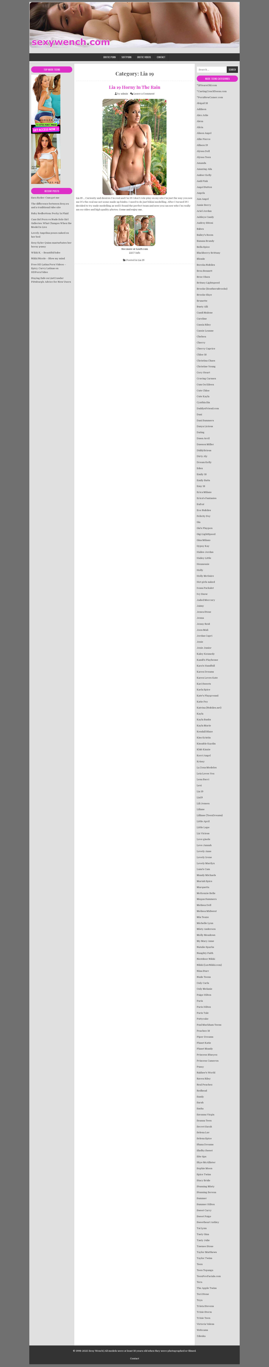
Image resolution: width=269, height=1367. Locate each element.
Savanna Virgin (205, 1114)
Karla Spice (203, 689)
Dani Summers (205, 420)
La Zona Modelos (207, 767)
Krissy (201, 761)
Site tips (201, 1156)
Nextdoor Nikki (206, 959)
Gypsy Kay (203, 546)
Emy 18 (201, 486)
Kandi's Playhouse (207, 660)
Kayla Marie (204, 725)
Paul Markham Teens (209, 1024)
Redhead (202, 1090)
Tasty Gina (203, 1234)
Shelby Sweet (205, 1150)
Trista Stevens (205, 1306)
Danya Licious (205, 426)
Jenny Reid (203, 624)
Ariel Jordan (204, 211)
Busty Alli (202, 306)
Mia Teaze (203, 917)
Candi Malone (205, 312)
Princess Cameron (207, 1060)
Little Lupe (203, 827)
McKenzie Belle (206, 893)
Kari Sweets (204, 683)
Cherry (201, 342)
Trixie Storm (204, 1312)
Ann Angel (203, 199)
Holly (200, 570)
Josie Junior (204, 647)
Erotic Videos (144, 57)
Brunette (202, 300)
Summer (202, 1198)
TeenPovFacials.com (209, 1276)
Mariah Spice (204, 881)
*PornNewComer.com (210, 97)
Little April (203, 821)
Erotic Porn (109, 57)
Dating (200, 432)
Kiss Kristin (204, 737)
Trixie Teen (203, 1318)
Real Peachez (204, 1084)
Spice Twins (204, 1174)
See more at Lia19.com (134, 249)
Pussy (200, 1066)
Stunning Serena (206, 1192)
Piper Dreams (205, 1036)
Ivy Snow (202, 594)
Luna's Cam (203, 869)
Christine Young (206, 366)
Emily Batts (203, 480)
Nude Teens (204, 977)
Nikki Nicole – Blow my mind (48, 258)
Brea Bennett (204, 270)
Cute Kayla (203, 396)
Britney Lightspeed (208, 282)
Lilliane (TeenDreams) (210, 815)
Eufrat (200, 504)
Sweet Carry (204, 1210)
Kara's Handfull (206, 665)
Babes (200, 229)
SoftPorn (126, 57)
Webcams (202, 1330)
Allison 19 (202, 145)
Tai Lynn (202, 1228)
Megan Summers (207, 899)
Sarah (200, 1102)
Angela (201, 193)
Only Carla (203, 983)
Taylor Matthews (207, 1252)
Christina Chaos (206, 360)
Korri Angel (204, 755)
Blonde (201, 258)
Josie (200, 641)
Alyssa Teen (204, 157)
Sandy (200, 1096)
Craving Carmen (206, 378)
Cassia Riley (204, 324)
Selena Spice (204, 1138)
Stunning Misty (205, 1186)
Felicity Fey (203, 516)
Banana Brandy (205, 241)
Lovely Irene (204, 857)
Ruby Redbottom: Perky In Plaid (49, 213)
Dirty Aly (202, 456)
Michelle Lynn (205, 923)
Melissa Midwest (207, 911)
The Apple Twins (207, 1288)
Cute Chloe (203, 390)
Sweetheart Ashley (208, 1222)
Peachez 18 (203, 1030)
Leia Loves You (205, 773)
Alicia (200, 127)
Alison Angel (204, 133)
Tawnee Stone (205, 1246)
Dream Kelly (204, 462)
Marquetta (203, 887)
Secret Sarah (204, 1126)
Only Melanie (204, 988)
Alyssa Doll (203, 151)
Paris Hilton (204, 1007)
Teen (200, 1264)
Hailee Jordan (205, 552)
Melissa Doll (204, 905)
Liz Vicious (203, 833)
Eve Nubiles (204, 510)
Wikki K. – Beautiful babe (45, 252)
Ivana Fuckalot (205, 588)
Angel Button (204, 187)
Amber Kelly (204, 175)
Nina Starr (203, 971)
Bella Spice (203, 247)
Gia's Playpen (204, 528)
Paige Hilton (204, 995)
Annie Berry (204, 205)
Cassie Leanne (205, 330)
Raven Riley (204, 1078)
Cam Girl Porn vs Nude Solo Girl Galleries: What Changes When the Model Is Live (51, 223)
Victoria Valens (205, 1324)
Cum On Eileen (205, 384)
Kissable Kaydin (206, 743)
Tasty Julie (203, 1240)
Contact (161, 57)
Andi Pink (202, 181)
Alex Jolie (202, 115)
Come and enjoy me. (130, 209)
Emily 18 (202, 474)
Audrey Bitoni (205, 223)
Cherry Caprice (206, 348)
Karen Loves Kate (207, 677)
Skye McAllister (206, 1162)
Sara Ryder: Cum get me (45, 197)
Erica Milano (204, 492)
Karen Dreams (205, 671)
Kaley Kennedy (206, 653)
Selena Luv (203, 1132)
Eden (200, 468)
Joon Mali (202, 630)
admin (124, 93)
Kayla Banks (204, 719)
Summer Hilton (206, 1204)
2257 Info (134, 252)
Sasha (200, 1108)
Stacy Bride (203, 1180)
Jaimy (200, 605)
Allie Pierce (203, 139)
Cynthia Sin (203, 402)
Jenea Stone (204, 612)
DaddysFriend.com (208, 408)
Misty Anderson (206, 929)
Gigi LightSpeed (206, 534)
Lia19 (200, 797)
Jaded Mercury (206, 600)
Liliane (201, 809)
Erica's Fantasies (206, 498)
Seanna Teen (204, 1120)
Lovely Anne (204, 851)
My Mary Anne (205, 941)
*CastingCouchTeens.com (212, 91)
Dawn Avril (203, 438)
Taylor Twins (204, 1258)
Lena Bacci (203, 779)
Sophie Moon (204, 1168)
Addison (201, 109)
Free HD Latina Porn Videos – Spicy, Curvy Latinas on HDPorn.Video (48, 268)
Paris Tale (203, 1013)
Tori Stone (203, 1294)
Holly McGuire (205, 576)
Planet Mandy (205, 1048)
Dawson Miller (205, 444)
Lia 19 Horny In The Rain (134, 87)
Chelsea (201, 336)
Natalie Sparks (205, 947)
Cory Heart (203, 372)
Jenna (200, 618)
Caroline (202, 318)
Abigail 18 (202, 103)
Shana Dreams (205, 1144)
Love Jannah (204, 845)
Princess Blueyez (207, 1054)
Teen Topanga (205, 1270)
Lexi (199, 785)
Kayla (200, 713)
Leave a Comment (144, 93)
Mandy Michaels (206, 875)
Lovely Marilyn (206, 863)
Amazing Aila (204, 169)
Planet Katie (204, 1042)
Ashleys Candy (205, 217)
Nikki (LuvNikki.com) (209, 965)
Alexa (200, 121)
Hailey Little (204, 558)
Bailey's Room (205, 235)
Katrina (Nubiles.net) (209, 707)
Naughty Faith (205, 953)
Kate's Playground (207, 695)
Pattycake (202, 1018)
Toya (199, 1300)
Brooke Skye (204, 294)
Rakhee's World (206, 1072)
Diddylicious (204, 450)
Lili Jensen (203, 803)
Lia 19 (79, 198)
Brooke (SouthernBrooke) (212, 288)
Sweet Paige (204, 1216)
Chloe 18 (202, 354)
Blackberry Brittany (208, 252)
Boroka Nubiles (206, 264)
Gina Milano (203, 540)
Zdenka (201, 1336)
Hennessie (203, 564)
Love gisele (203, 839)
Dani (199, 414)
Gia (198, 522)
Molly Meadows (206, 935)
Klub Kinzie (203, 749)
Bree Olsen (203, 277)
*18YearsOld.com (207, 85)
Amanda (201, 163)
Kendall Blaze (205, 731)
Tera (199, 1282)
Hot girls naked (206, 582)
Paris (200, 1001)
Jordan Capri (204, 635)
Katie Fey (202, 701)
